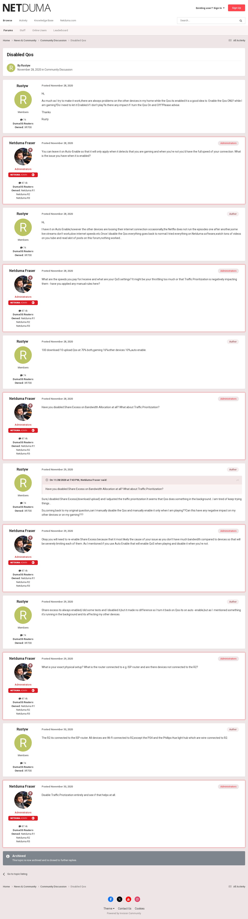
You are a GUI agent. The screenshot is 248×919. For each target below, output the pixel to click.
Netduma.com (68, 20)
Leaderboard (60, 30)
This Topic (225, 20)
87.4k (24, 182)
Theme (108, 908)
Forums (8, 30)
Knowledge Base (43, 20)
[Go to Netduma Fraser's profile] (23, 156)
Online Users (39, 30)
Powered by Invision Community (124, 913)
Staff (22, 30)
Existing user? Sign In (209, 8)
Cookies (140, 908)
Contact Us (124, 908)
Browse (7, 20)
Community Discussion (58, 69)
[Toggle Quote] (47, 479)
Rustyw (25, 65)
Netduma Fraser (22, 143)
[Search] (241, 20)
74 (24, 119)
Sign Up (236, 7)
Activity (23, 20)
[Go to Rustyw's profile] (11, 68)
